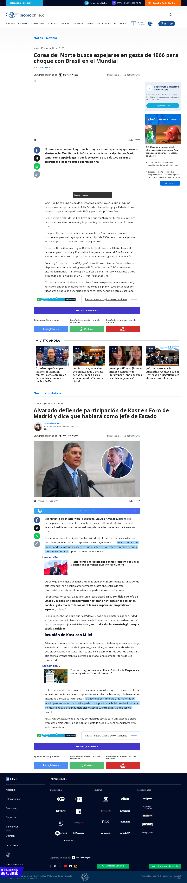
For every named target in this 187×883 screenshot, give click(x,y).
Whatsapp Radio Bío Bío (167, 866)
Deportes (65, 23)
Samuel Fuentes (52, 423)
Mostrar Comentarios (87, 310)
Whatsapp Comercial (115, 865)
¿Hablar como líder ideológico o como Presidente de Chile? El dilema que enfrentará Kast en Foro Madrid (104, 563)
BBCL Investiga (104, 23)
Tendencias (78, 23)
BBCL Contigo (120, 23)
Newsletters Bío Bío (98, 3)
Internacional (37, 23)
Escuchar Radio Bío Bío (164, 3)
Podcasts (10, 23)
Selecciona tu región (20, 2)
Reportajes (12, 845)
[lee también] (56, 567)
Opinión (90, 23)
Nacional (22, 23)
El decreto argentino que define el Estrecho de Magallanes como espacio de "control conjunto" (104, 672)
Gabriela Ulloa (45, 68)
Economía (52, 23)
